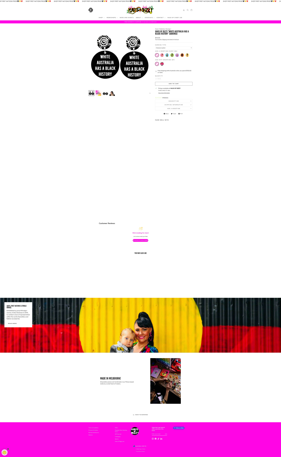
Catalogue (117, 436)
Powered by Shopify (140, 451)
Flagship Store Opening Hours (121, 430)
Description (174, 101)
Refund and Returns (94, 432)
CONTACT (160, 17)
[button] (4, 452)
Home (156, 29)
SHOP (101, 17)
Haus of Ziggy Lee (119, 441)
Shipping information (174, 104)
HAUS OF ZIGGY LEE (175, 17)
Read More (12, 323)
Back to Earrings (141, 414)
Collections (162, 29)
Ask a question (173, 108)
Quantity (159, 76)
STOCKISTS (149, 17)
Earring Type (160, 45)
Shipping (164, 39)
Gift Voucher (118, 434)
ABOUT (139, 17)
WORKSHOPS (111, 17)
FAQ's (116, 427)
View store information (164, 93)
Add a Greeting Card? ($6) (166, 51)
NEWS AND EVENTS (127, 17)
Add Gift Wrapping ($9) (165, 59)
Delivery (91, 435)
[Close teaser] (8, 449)
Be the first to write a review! (140, 240)
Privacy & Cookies (93, 430)
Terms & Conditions (93, 427)
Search (117, 439)
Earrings (168, 29)
